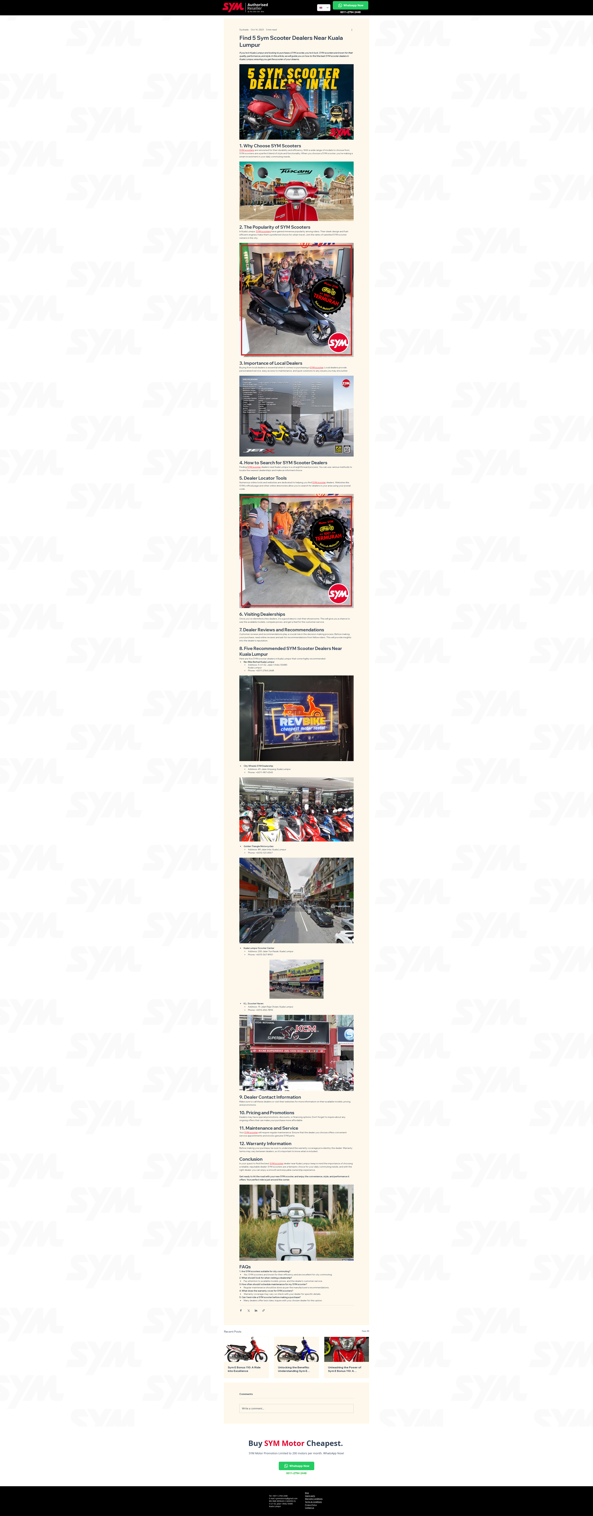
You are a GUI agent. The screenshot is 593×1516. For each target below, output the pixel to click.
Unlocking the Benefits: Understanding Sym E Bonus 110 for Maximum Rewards (294, 1369)
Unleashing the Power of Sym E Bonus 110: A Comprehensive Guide (344, 1369)
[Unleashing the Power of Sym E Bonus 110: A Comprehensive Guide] (346, 1349)
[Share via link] (263, 1310)
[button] (350, 5)
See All (365, 1331)
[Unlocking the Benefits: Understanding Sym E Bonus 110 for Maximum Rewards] (296, 1349)
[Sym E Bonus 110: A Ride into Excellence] (246, 1349)
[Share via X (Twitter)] (248, 1310)
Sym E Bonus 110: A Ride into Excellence (244, 1369)
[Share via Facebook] (240, 1310)
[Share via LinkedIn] (255, 1310)
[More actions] (352, 29)
